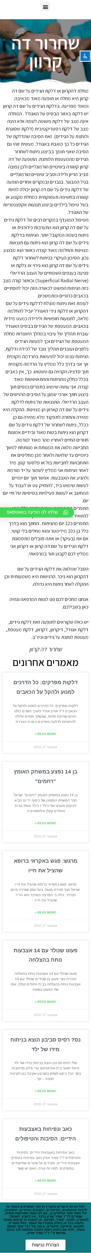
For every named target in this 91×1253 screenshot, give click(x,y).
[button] (45, 7)
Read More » (45, 734)
